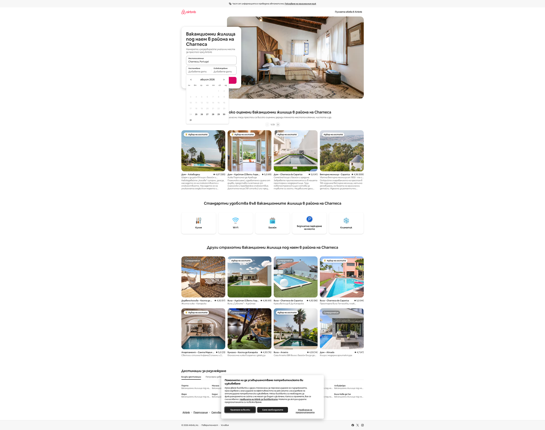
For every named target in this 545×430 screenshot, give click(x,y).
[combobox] (211, 61)
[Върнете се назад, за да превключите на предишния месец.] (191, 79)
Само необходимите (272, 410)
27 (207, 114)
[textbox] (198, 71)
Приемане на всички (240, 410)
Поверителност (209, 425)
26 (202, 114)
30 (224, 114)
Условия (225, 425)
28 (213, 114)
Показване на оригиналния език (300, 3)
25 (196, 114)
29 (218, 114)
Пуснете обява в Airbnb (348, 11)
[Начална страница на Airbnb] (188, 11)
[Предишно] (267, 124)
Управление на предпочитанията (305, 411)
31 (191, 120)
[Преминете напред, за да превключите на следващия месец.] (224, 79)
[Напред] (278, 124)
